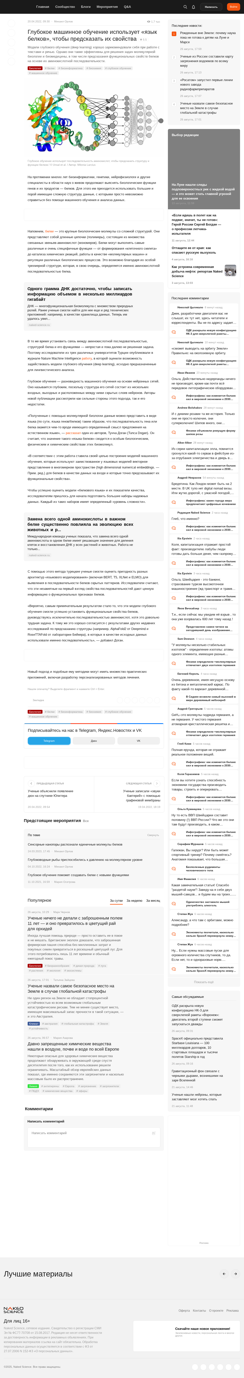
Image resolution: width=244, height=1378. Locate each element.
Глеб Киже (184, 743)
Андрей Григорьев (190, 708)
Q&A (127, 7)
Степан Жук (185, 913)
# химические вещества (57, 1090)
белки (49, 231)
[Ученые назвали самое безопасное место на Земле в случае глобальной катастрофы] (144, 1000)
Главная (42, 7)
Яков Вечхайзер (188, 608)
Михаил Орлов (63, 21)
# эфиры (81, 1090)
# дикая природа (83, 965)
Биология (35, 68)
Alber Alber (184, 442)
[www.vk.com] (203, 1367)
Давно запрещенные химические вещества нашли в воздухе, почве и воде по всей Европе (73, 1046)
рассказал (73, 433)
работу (87, 358)
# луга (102, 965)
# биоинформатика (71, 68)
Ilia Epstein (184, 538)
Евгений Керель (188, 673)
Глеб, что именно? (185, 519)
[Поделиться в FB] (11, 33)
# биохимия (94, 68)
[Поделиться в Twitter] (11, 42)
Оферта (184, 1310)
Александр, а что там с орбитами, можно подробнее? (202, 922)
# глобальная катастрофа (78, 1023)
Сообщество (65, 7)
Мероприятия (107, 7)
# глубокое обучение (118, 68)
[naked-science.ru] (237, 1367)
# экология (53, 970)
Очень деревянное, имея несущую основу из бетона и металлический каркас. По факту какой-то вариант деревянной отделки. (203, 684)
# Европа (68, 1086)
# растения (36, 970)
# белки (50, 68)
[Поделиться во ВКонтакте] (11, 61)
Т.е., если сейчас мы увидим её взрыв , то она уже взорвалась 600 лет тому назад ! (204, 617)
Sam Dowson (185, 638)
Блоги (86, 7)
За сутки (116, 900)
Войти (233, 6)
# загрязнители (109, 1086)
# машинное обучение (43, 73)
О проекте (216, 1310)
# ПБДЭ (34, 1090)
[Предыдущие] (224, 1273)
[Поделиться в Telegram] (11, 52)
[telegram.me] (228, 1367)
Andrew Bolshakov (189, 407)
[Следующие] (235, 1273)
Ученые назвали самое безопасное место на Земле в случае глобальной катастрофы (71, 989)
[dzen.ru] (220, 1367)
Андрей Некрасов (189, 477)
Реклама (232, 1310)
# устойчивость (38, 1028)
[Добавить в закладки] (11, 23)
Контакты (199, 1310)
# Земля (103, 1023)
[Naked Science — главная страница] (19, 7)
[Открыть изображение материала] (94, 117)
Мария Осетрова (64, 881)
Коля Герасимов (188, 774)
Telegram (49, 740)
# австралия (50, 1023)
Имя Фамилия (186, 879)
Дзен (94, 740)
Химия (33, 1086)
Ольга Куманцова (189, 809)
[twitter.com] (195, 1367)
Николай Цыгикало (190, 307)
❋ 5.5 (143, 39)
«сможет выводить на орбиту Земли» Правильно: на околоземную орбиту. (200, 351)
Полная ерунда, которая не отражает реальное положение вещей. (199, 752)
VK (138, 740)
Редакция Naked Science (193, 512)
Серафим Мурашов (190, 844)
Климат (33, 1023)
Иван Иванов (186, 372)
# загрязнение (87, 1086)
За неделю (134, 900)
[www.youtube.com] (212, 1367)
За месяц (153, 900)
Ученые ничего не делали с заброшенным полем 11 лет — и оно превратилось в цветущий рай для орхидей (75, 923)
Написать (211, 6)
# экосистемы (72, 970)
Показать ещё (204, 982)
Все (86, 821)
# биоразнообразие (57, 965)
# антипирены (50, 1086)
